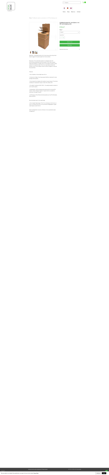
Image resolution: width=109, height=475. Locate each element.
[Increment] (64, 37)
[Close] (107, 473)
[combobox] (70, 32)
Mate (61, 30)
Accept (104, 473)
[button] (84, 2)
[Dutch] (64, 8)
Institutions (98, 473)
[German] (67, 8)
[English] (71, 8)
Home (30, 18)
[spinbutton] (62, 37)
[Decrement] (61, 37)
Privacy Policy (36, 473)
